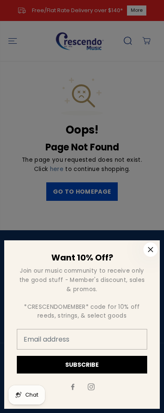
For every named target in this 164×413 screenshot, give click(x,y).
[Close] (150, 249)
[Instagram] (91, 387)
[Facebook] (72, 387)
